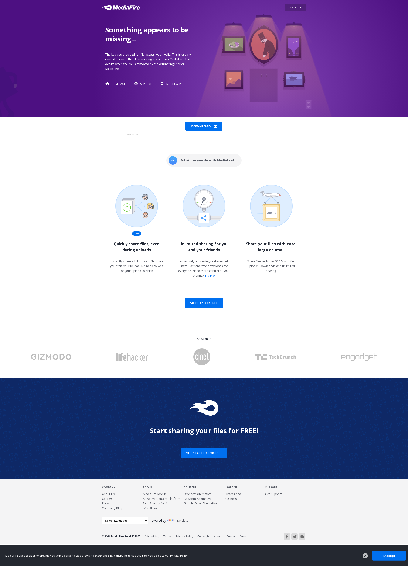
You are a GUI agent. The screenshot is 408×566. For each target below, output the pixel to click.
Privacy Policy (184, 536)
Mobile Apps (174, 84)
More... (244, 536)
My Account (295, 7)
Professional (233, 494)
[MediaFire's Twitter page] (294, 536)
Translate (181, 520)
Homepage (118, 84)
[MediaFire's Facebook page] (287, 536)
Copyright (203, 536)
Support (146, 84)
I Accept (389, 555)
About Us (108, 494)
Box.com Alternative (197, 499)
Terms (167, 536)
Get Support (273, 494)
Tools (147, 487)
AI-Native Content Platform (161, 499)
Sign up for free (204, 303)
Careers (107, 499)
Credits (231, 536)
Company (108, 487)
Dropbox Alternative (197, 494)
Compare (190, 487)
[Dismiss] (365, 555)
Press (106, 503)
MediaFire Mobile (155, 494)
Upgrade (230, 487)
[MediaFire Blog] (302, 536)
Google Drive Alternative (200, 503)
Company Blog (112, 508)
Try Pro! (210, 275)
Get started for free (204, 453)
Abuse (218, 536)
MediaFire (122, 7)
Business (230, 499)
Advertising (152, 536)
